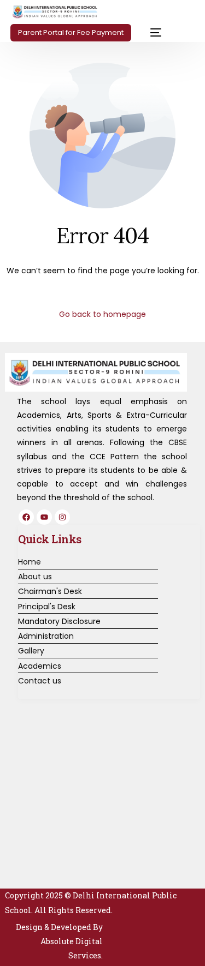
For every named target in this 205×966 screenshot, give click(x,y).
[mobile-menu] (151, 32)
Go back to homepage (102, 314)
